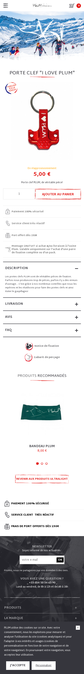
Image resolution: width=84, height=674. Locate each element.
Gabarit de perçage (47, 357)
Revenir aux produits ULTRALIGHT (42, 479)
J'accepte (17, 665)
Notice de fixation (46, 346)
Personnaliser (44, 665)
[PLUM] (42, 5)
